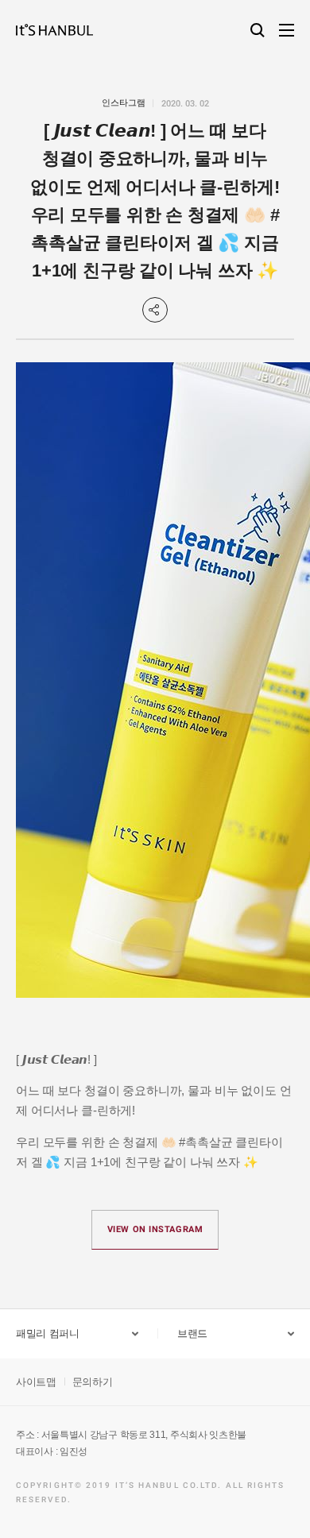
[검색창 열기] (257, 30)
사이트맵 (36, 1382)
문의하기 (92, 1382)
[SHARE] (155, 310)
